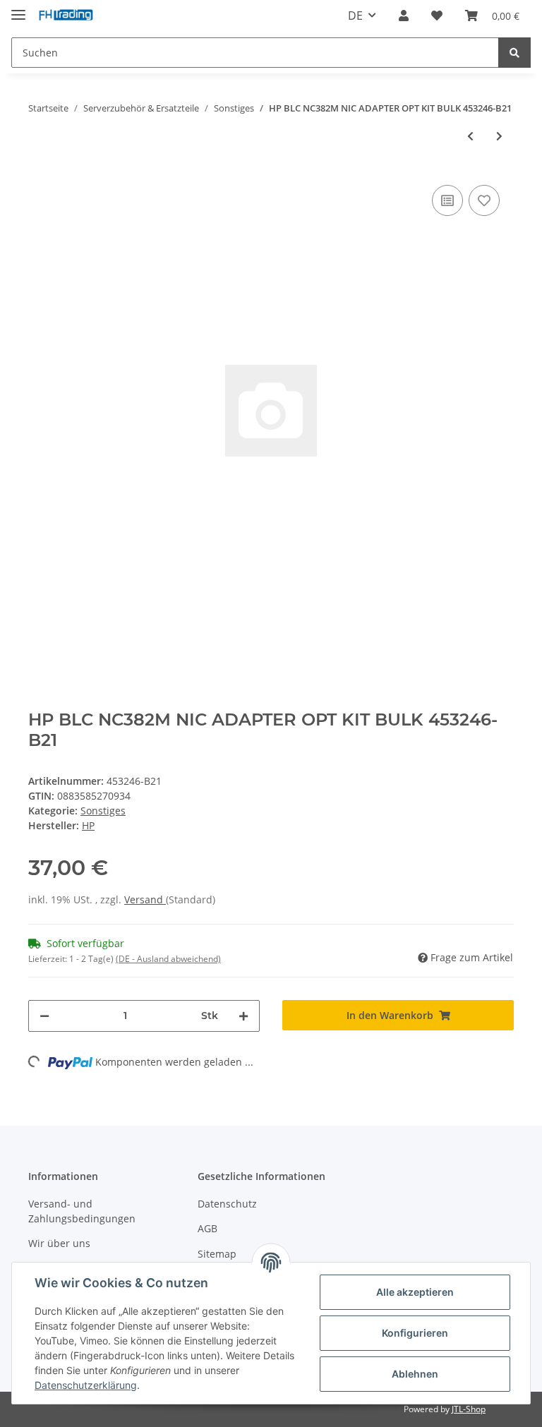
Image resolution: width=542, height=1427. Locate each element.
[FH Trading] (66, 16)
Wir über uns (59, 1243)
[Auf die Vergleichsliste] (447, 200)
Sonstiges (103, 810)
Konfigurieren (415, 1333)
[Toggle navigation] (18, 9)
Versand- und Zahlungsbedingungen (82, 1211)
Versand (145, 899)
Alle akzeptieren (415, 1292)
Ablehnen (415, 1374)
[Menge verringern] (44, 1016)
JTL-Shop (469, 1409)
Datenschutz (227, 1203)
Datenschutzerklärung (86, 1385)
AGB (207, 1228)
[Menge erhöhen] (243, 1016)
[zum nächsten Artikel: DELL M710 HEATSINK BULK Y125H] (499, 136)
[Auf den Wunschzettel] (484, 200)
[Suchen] (514, 52)
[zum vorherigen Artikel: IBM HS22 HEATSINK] (470, 136)
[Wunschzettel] (437, 15)
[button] (403, 15)
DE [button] (355, 15)
